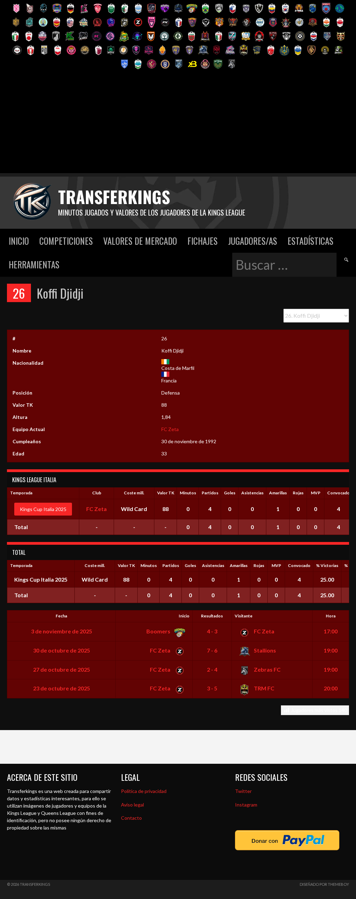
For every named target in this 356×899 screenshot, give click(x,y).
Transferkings (114, 196)
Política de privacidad (144, 791)
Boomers (158, 631)
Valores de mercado (140, 240)
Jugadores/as (252, 240)
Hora (330, 615)
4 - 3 (212, 631)
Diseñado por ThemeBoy (324, 884)
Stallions (264, 650)
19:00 (331, 650)
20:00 (331, 688)
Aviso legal (132, 805)
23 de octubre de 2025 (61, 688)
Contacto (131, 818)
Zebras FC (267, 669)
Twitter (243, 791)
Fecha (61, 615)
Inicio (19, 240)
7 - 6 (212, 650)
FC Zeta (170, 429)
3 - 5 (212, 688)
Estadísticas (310, 240)
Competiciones (66, 240)
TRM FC (263, 688)
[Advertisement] (178, 124)
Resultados (212, 615)
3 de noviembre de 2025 (61, 631)
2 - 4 (212, 669)
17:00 (331, 631)
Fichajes (202, 240)
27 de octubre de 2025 (61, 669)
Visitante (243, 615)
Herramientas (34, 264)
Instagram (246, 805)
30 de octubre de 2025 (61, 650)
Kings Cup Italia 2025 (43, 509)
